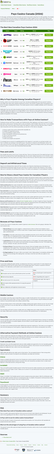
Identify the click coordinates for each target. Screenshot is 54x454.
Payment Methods (5, 8)
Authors (25, 444)
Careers (29, 444)
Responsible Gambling (11, 444)
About (17, 444)
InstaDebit (3, 365)
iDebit (2, 374)
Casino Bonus (40, 5)
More (13, 8)
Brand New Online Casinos (20, 5)
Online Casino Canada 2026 (9, 441)
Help (42, 444)
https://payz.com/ (7, 437)
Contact (45, 444)
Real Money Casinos (32, 5)
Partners (34, 444)
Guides (38, 444)
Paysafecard (4, 382)
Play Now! (48, 35)
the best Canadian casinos (26, 201)
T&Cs (30, 35)
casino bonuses (31, 224)
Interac (2, 357)
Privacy (21, 444)
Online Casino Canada (6, 5)
